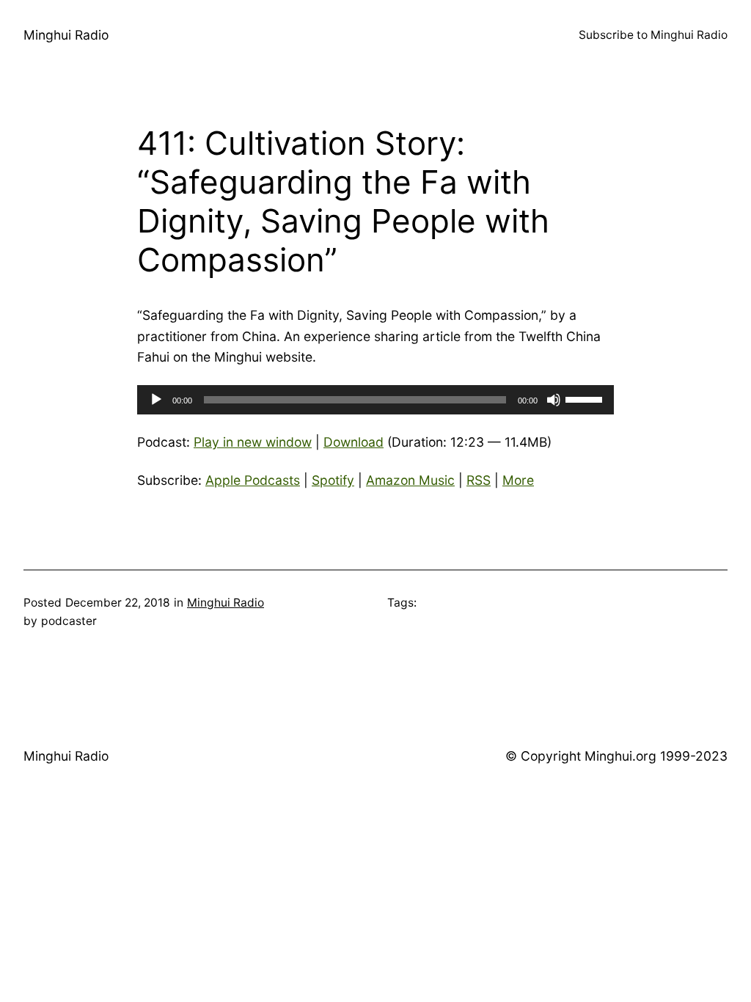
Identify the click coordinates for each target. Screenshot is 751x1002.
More (518, 480)
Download (353, 442)
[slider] (586, 398)
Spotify (333, 480)
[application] (375, 399)
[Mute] (553, 399)
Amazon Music (410, 480)
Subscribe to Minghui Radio (653, 35)
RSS (478, 480)
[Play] (156, 399)
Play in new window (253, 442)
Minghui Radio (66, 35)
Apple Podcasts (252, 480)
